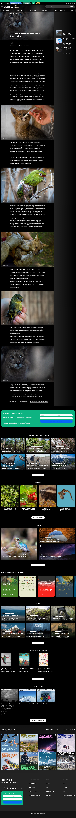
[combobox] (60, 6)
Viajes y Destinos (20, 10)
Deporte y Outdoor (45, 10)
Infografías (65, 779)
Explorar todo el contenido (69, 795)
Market (33, 3)
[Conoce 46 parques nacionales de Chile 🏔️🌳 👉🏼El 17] (47, 761)
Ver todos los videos (38, 643)
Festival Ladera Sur (26, 3)
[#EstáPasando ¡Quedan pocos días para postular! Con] (10, 743)
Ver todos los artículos (38, 474)
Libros (64, 783)
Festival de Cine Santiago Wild (15, 3)
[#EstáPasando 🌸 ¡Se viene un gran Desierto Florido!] (29, 743)
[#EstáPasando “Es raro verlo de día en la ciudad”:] (66, 761)
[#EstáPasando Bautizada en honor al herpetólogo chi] (10, 761)
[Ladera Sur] (11, 6)
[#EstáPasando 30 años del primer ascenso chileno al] (66, 743)
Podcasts (65, 787)
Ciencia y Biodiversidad (6, 10)
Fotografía (48, 795)
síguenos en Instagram (40, 401)
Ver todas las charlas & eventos (38, 720)
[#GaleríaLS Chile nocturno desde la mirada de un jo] (47, 743)
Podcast (7, 3)
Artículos (48, 783)
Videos (64, 791)
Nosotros (3, 3)
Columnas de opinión (50, 791)
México (38, 3)
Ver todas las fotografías (38, 564)
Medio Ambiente (33, 10)
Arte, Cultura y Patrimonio (60, 10)
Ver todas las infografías (38, 517)
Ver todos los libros (38, 678)
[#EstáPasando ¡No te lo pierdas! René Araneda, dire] (29, 761)
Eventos (47, 787)
